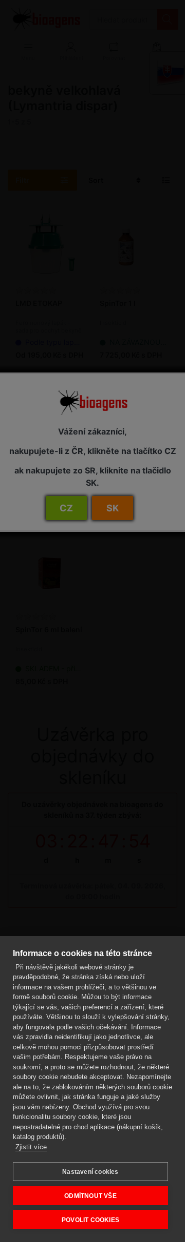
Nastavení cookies (90, 1171)
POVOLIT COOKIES (90, 1220)
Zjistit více (31, 1147)
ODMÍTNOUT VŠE (90, 1195)
